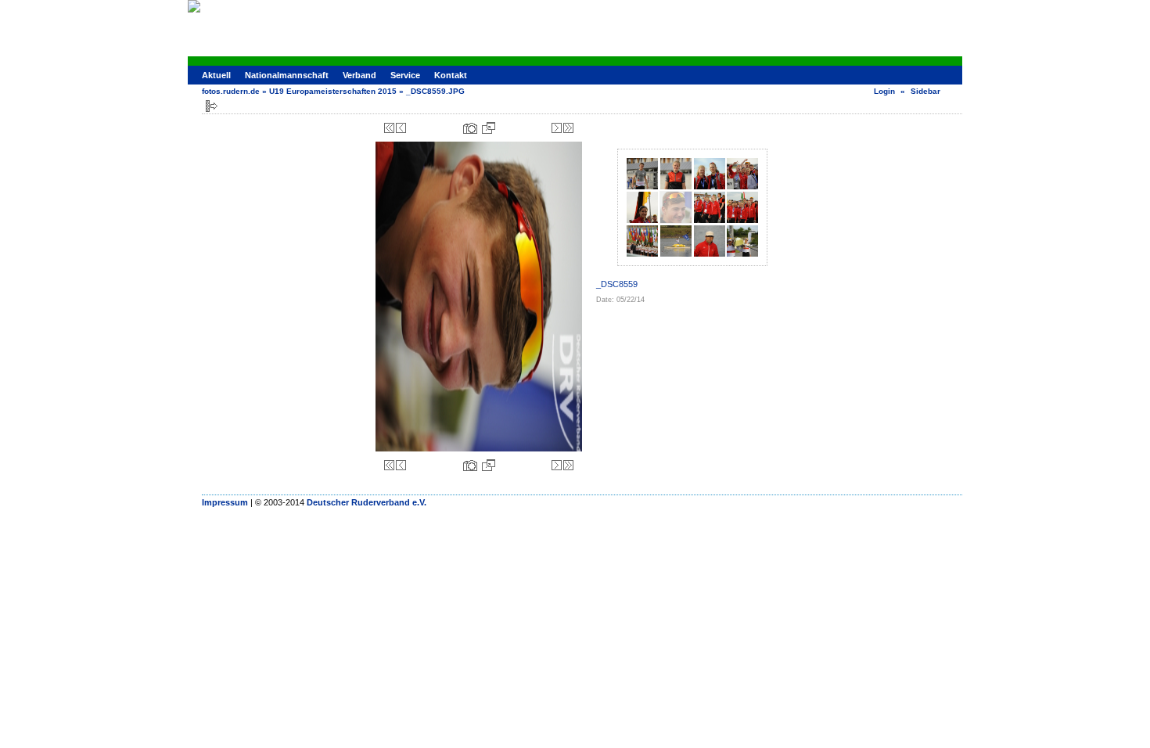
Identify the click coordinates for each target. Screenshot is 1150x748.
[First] (389, 128)
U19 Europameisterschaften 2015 (333, 91)
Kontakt (450, 75)
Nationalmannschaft (287, 75)
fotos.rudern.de (231, 91)
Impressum (225, 502)
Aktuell (216, 75)
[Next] (556, 128)
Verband (359, 75)
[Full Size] (488, 128)
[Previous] (401, 128)
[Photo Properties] (470, 128)
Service (405, 75)
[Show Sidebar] (211, 106)
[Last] (568, 128)
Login (884, 91)
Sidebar (925, 91)
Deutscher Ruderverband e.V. (366, 502)
